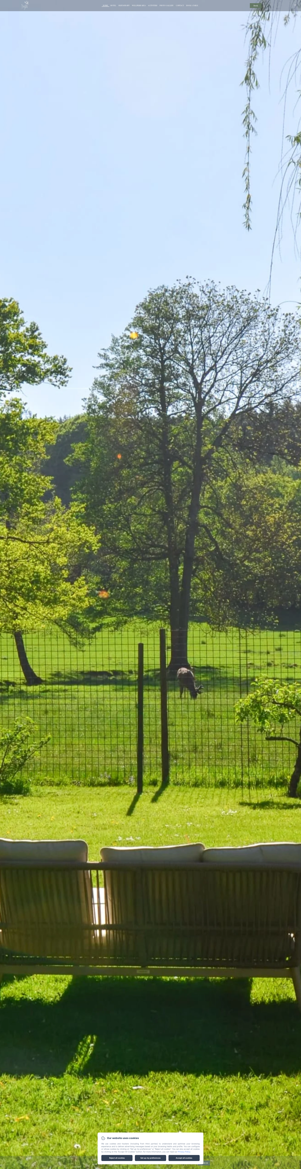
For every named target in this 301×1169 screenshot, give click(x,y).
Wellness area (139, 5)
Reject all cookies (117, 1158)
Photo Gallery (167, 5)
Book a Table (192, 5)
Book (255, 5)
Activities (152, 5)
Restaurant (124, 5)
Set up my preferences (150, 1158)
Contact (180, 5)
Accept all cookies (184, 1158)
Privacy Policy (184, 1152)
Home (105, 5)
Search (204, 1163)
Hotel (113, 5)
